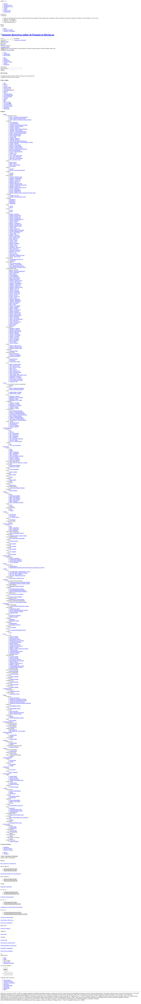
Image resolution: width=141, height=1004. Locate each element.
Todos (2, 856)
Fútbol (5, 959)
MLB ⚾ (6, 84)
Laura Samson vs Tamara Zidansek (7, 917)
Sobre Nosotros (7, 980)
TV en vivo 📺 (7, 103)
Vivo (5, 852)
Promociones (7, 60)
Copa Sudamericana (8, 95)
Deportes (6, 3)
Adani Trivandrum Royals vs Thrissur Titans (8, 945)
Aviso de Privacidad (8, 981)
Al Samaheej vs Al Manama (5, 928)
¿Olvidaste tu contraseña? (20, 40)
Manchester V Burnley (9, 963)
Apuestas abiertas (5, 47)
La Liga (5, 85)
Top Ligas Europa (8, 104)
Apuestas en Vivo (8, 5)
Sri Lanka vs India (4, 940)
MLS (5, 100)
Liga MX (6, 98)
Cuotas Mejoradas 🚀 (9, 90)
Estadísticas (6, 847)
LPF (5, 83)
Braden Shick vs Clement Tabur (6, 886)
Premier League (7, 87)
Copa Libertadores (8, 94)
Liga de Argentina (8, 96)
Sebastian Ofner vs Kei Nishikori (6, 922)
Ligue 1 (5, 99)
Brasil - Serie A (7, 102)
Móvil (5, 989)
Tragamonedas (7, 11)
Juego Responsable (8, 985)
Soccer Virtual (7, 961)
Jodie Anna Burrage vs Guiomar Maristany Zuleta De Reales (11, 907)
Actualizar (3, 50)
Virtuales (6, 7)
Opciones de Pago (8, 61)
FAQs (5, 28)
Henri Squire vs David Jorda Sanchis (7, 896)
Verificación (6, 64)
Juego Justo (6, 984)
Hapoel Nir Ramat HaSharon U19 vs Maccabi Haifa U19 (11, 873)
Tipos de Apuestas (8, 848)
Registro (7, 41)
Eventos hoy (6, 107)
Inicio (5, 57)
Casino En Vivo (7, 10)
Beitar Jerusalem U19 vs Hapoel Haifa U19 (8, 863)
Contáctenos (6, 986)
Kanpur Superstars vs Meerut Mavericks (8, 942)
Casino (5, 9)
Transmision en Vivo (8, 6)
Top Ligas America (8, 106)
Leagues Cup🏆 (7, 88)
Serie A (5, 92)
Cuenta (2, 48)
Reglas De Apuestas (8, 29)
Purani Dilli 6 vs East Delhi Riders (7, 948)
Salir (13, 50)
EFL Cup (6, 91)
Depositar (8, 50)
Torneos (5, 63)
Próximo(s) (6, 853)
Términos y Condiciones (9, 31)
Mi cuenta (3, 44)
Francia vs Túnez (4, 934)
